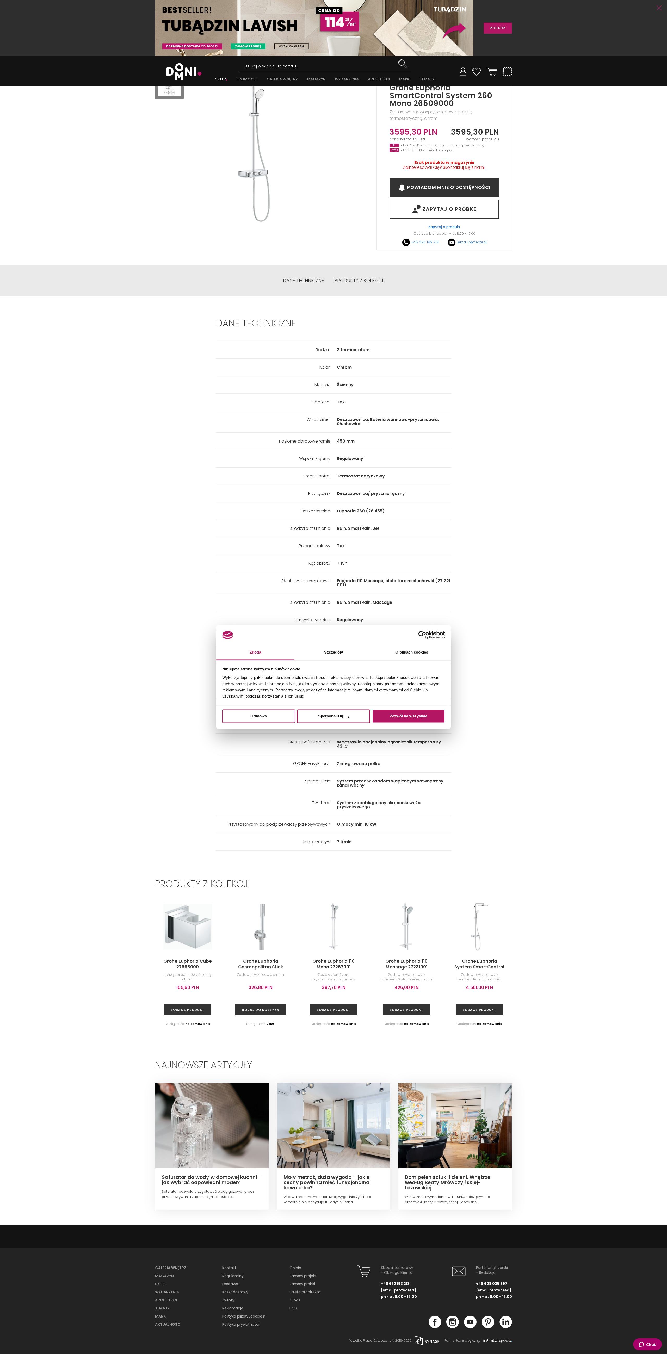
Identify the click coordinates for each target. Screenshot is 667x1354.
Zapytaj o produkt (444, 227)
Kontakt (229, 1267)
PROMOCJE (246, 79)
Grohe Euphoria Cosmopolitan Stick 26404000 (260, 967)
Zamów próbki (302, 1284)
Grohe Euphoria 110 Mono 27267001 (333, 964)
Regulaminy (233, 1275)
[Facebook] (435, 1327)
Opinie (295, 1267)
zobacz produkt (188, 1010)
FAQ (293, 1308)
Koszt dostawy (235, 1292)
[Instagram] (452, 1327)
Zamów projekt (303, 1275)
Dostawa (230, 1284)
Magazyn (164, 1275)
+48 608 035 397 (491, 1283)
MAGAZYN (316, 79)
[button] (169, 87)
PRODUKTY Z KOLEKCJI (359, 280)
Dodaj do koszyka (260, 1010)
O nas (294, 1300)
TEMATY (427, 79)
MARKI (405, 79)
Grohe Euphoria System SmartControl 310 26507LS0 (479, 967)
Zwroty (228, 1300)
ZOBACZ (497, 28)
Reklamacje (232, 1308)
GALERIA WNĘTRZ (282, 79)
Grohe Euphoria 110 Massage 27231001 (406, 964)
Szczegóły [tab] (333, 652)
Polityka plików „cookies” (243, 1316)
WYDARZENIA (347, 79)
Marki (161, 1316)
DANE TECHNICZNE (303, 280)
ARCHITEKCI (379, 79)
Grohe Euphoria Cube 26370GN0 (625, 964)
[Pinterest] (488, 1327)
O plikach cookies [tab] (411, 652)
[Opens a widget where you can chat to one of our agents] (647, 1344)
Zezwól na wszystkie (408, 716)
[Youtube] (470, 1327)
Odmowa (258, 716)
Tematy (162, 1308)
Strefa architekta (304, 1292)
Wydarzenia (167, 1292)
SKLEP (220, 79)
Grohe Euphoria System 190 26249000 (552, 964)
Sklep (160, 1284)
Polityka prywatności (240, 1324)
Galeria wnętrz (170, 1267)
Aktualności (168, 1324)
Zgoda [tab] (255, 652)
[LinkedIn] (505, 1327)
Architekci (166, 1300)
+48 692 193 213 (425, 242)
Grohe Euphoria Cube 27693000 (187, 964)
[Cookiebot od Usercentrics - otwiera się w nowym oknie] (422, 635)
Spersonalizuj (330, 716)
